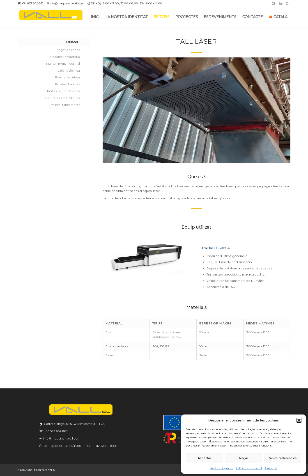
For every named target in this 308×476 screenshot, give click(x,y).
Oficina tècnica (68, 70)
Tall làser (72, 42)
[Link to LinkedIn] (280, 3)
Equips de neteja (67, 77)
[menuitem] (95, 17)
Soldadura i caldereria (64, 57)
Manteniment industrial (63, 63)
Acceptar (204, 458)
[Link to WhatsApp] (287, 3)
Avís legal (270, 468)
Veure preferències (283, 458)
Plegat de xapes (68, 50)
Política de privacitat (249, 468)
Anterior (113, 110)
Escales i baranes (67, 84)
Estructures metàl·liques (62, 98)
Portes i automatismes (63, 91)
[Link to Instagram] (273, 3)
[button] (299, 420)
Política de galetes (221, 468)
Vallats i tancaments (65, 105)
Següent (280, 110)
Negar (243, 458)
